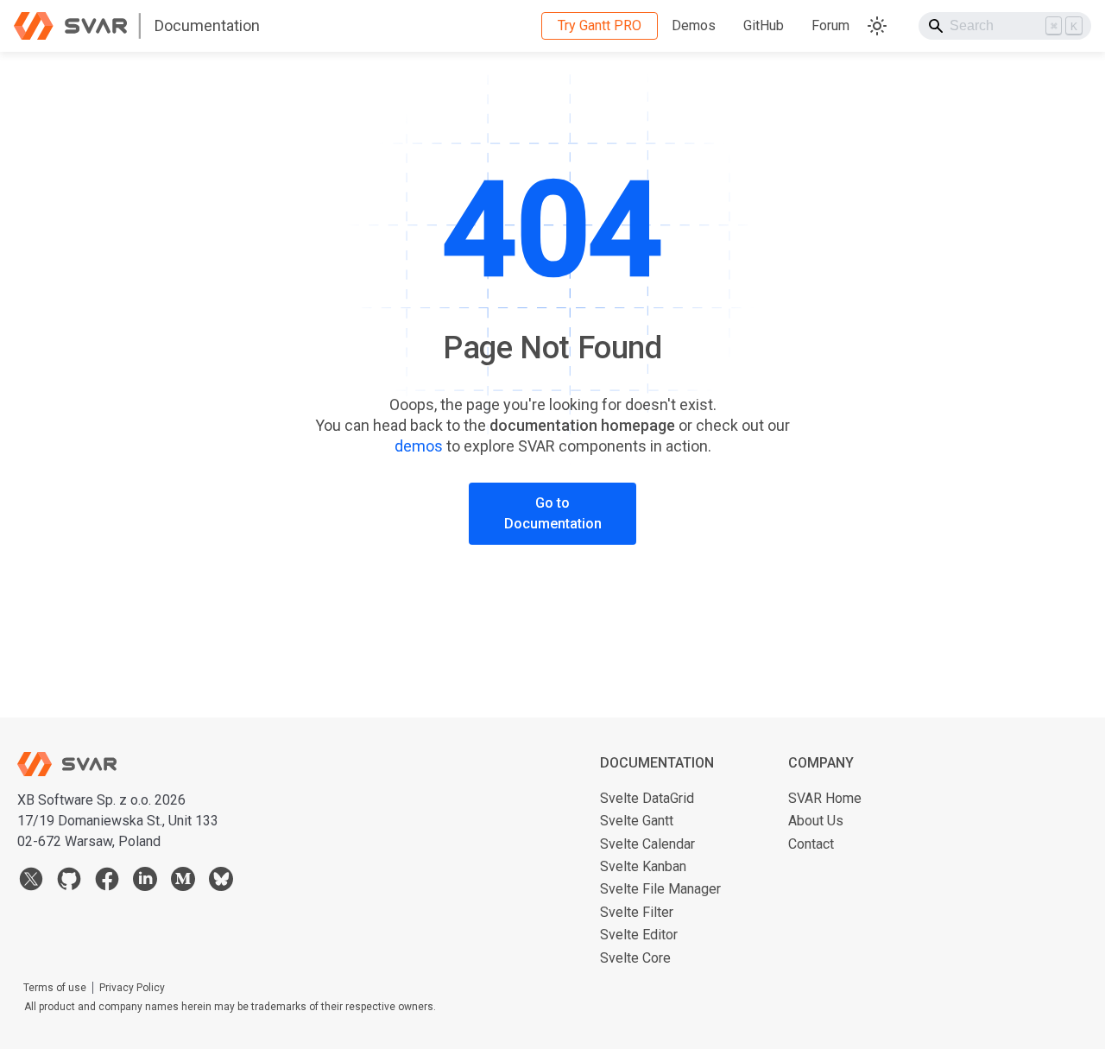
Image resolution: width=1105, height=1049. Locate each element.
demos (419, 446)
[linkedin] (145, 882)
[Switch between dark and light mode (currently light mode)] (877, 26)
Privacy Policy (132, 988)
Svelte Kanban (643, 866)
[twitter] (31, 882)
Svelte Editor (639, 934)
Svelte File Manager (660, 889)
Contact (811, 844)
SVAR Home (825, 798)
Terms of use (54, 988)
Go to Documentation (553, 513)
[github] (69, 882)
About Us (815, 820)
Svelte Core (635, 958)
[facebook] (107, 882)
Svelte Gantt (636, 820)
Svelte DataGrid (647, 798)
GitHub (763, 25)
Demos (694, 25)
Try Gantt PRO (599, 25)
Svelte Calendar (647, 844)
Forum (830, 25)
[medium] (183, 882)
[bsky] (221, 882)
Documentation (207, 25)
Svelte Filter (636, 912)
